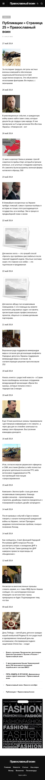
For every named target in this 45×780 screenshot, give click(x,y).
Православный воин (22, 3)
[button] (4, 3)
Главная (7, 767)
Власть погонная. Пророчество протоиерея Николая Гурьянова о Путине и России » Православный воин (23, 654)
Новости (6, 17)
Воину (11, 770)
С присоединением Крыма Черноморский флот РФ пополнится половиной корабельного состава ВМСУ (22, 665)
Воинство (20, 770)
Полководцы (31, 770)
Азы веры (34, 767)
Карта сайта (22, 775)
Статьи (25, 767)
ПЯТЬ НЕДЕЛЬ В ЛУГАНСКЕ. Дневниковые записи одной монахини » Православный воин (23, 676)
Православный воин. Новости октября (21, 685)
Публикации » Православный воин (20, 692)
